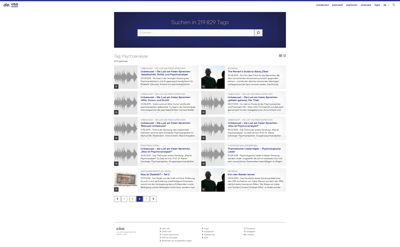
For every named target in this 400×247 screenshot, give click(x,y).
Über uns (165, 229)
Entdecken (322, 5)
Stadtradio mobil (150, 146)
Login (377, 5)
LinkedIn (250, 235)
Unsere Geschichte (170, 235)
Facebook (250, 229)
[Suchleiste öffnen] (393, 5)
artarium (233, 69)
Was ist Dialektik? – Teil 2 (155, 174)
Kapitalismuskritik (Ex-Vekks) (156, 171)
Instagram (250, 232)
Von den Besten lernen (241, 174)
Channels (366, 5)
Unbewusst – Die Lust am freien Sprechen (163, 69)
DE (384, 5)
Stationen (352, 5)
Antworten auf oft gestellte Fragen (176, 241)
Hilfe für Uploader (169, 238)
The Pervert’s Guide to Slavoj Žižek (248, 71)
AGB (205, 238)
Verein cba (166, 232)
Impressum (208, 232)
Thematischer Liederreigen (242, 146)
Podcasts (337, 5)
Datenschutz (209, 235)
